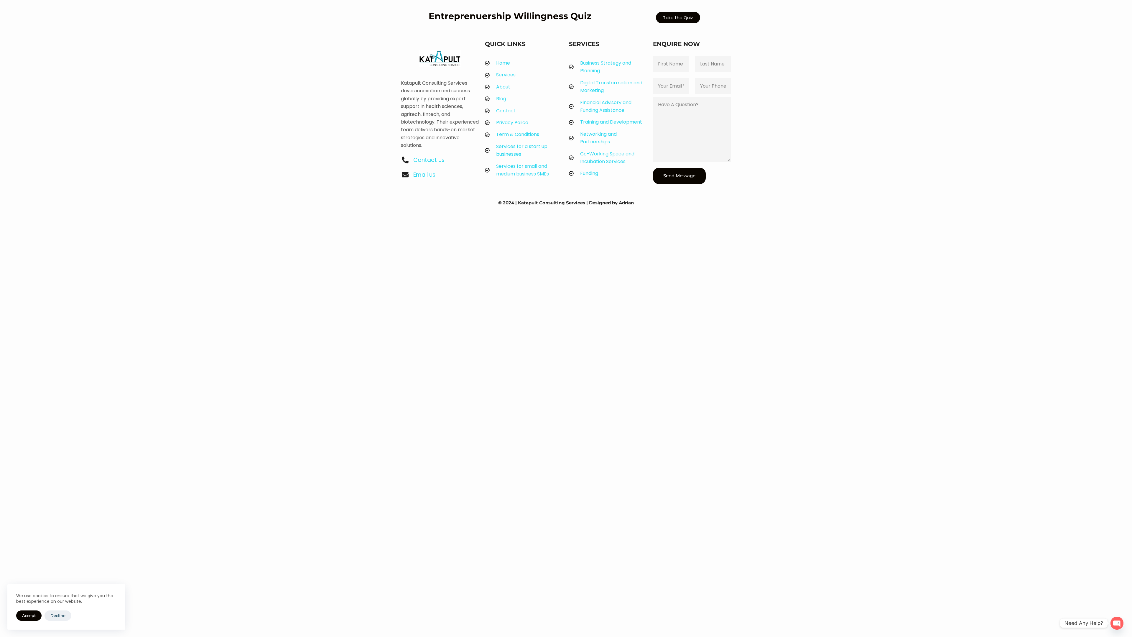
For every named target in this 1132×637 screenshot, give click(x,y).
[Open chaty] (1116, 623)
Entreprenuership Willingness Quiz (510, 16)
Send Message (679, 175)
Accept (29, 615)
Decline (57, 615)
